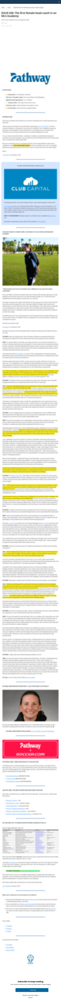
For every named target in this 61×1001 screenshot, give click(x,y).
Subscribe (33, 990)
